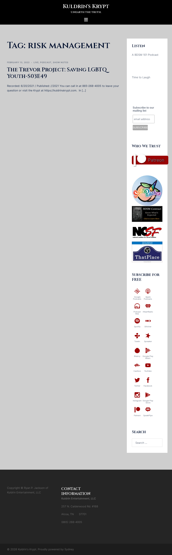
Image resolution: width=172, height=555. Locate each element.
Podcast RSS (137, 313)
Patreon (156, 160)
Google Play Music (148, 357)
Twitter (137, 386)
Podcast (45, 62)
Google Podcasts (137, 298)
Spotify (137, 326)
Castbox (137, 371)
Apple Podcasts (148, 298)
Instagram (137, 400)
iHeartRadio (148, 312)
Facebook (148, 386)
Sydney (69, 549)
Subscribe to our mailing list (143, 109)
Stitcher (147, 326)
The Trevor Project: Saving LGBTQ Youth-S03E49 (57, 73)
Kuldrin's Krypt (86, 6)
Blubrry (137, 356)
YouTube (148, 371)
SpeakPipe (148, 415)
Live (36, 62)
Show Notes (60, 62)
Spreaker (148, 341)
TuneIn (137, 341)
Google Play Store (148, 401)
